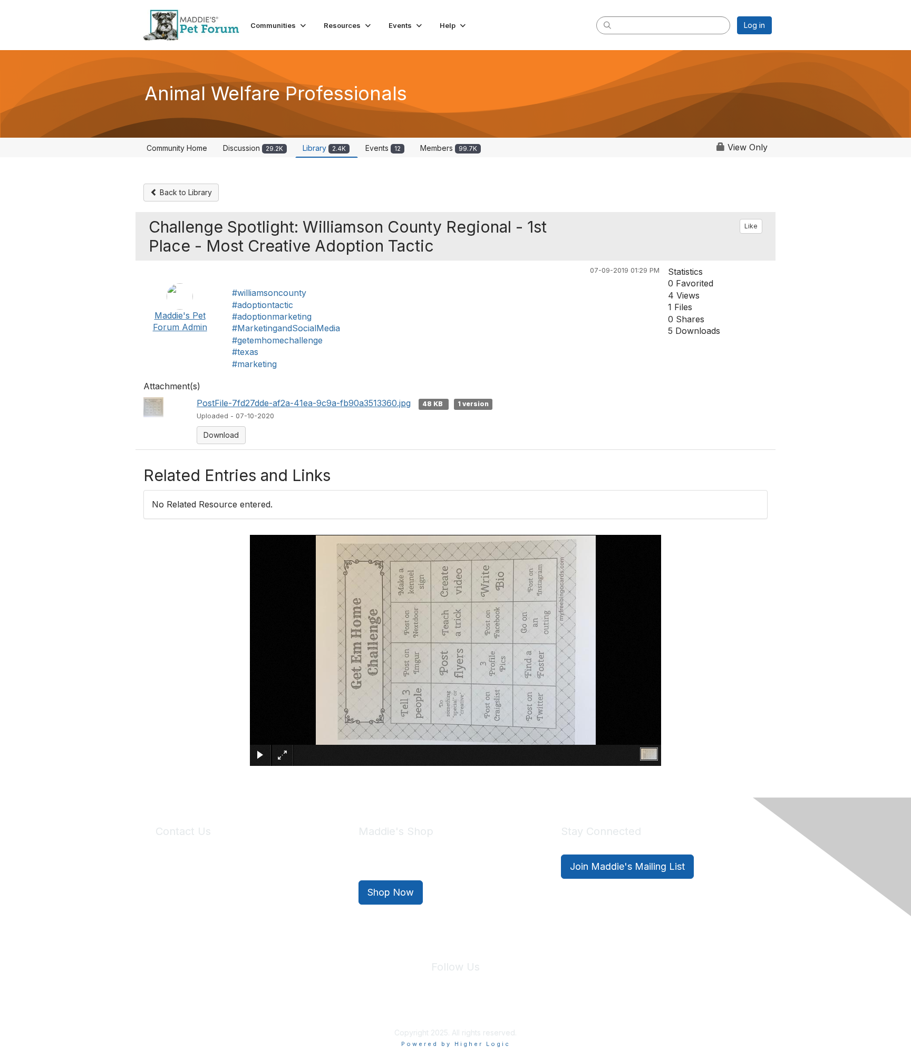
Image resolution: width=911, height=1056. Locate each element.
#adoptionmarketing (272, 316)
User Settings (533, 1008)
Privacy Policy (424, 1008)
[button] (279, 25)
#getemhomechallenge (277, 340)
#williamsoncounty (269, 292)
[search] (607, 24)
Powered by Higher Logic (455, 1044)
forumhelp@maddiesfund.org (230, 885)
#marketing (254, 364)
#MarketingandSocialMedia (286, 328)
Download (221, 434)
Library (324, 147)
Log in (754, 25)
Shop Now (390, 892)
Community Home (177, 147)
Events (383, 147)
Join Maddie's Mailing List (627, 866)
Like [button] (751, 226)
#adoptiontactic (262, 305)
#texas (245, 352)
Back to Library (185, 192)
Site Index (372, 1008)
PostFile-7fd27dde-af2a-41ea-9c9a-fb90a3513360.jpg (304, 403)
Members (448, 147)
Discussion (253, 147)
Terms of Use (478, 1008)
